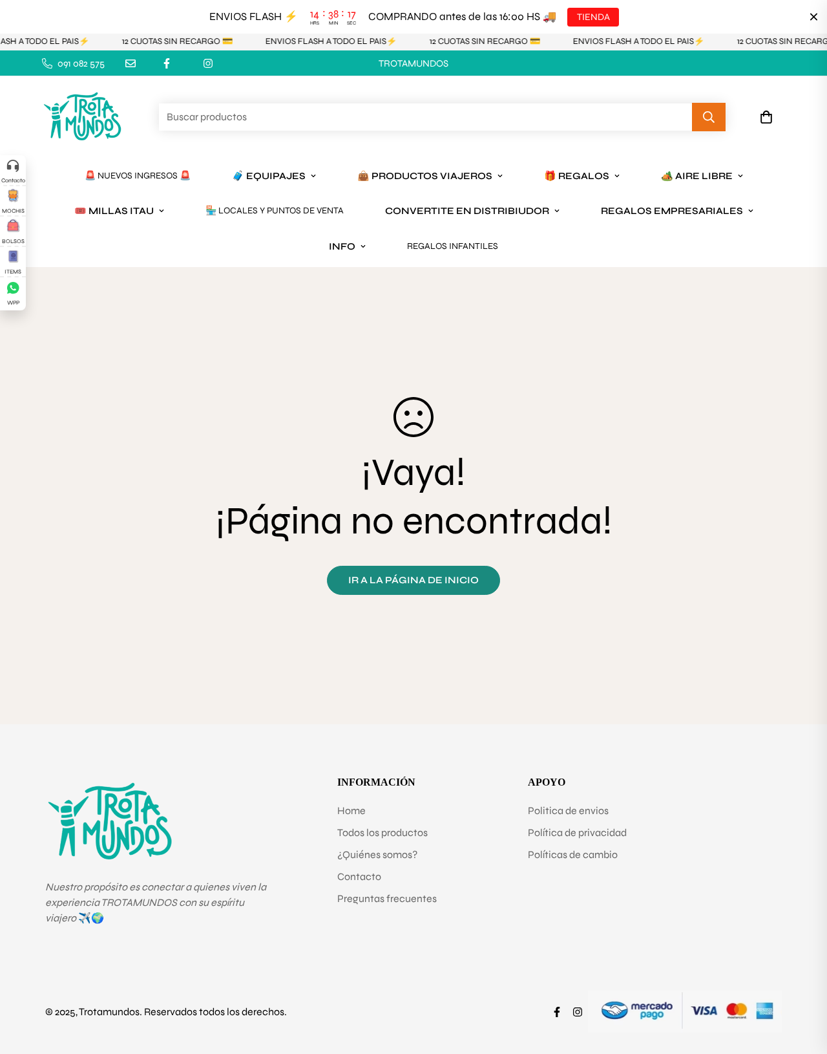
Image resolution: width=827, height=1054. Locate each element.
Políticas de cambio (573, 854)
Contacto (359, 876)
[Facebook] (166, 63)
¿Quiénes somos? (377, 854)
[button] (766, 118)
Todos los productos (382, 832)
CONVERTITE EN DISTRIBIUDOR (467, 211)
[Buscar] (709, 117)
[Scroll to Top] (802, 983)
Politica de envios (568, 810)
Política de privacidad (577, 832)
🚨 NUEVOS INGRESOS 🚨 (138, 175)
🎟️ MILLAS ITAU (114, 211)
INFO (342, 246)
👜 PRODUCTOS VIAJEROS (424, 176)
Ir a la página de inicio (413, 580)
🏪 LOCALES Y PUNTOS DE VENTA (274, 210)
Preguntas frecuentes (387, 898)
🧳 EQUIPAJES (269, 176)
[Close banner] (814, 17)
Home (351, 810)
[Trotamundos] (82, 117)
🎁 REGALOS (576, 176)
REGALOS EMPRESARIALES (672, 211)
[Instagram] (208, 63)
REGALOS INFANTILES (452, 246)
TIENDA (592, 17)
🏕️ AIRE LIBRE (697, 176)
